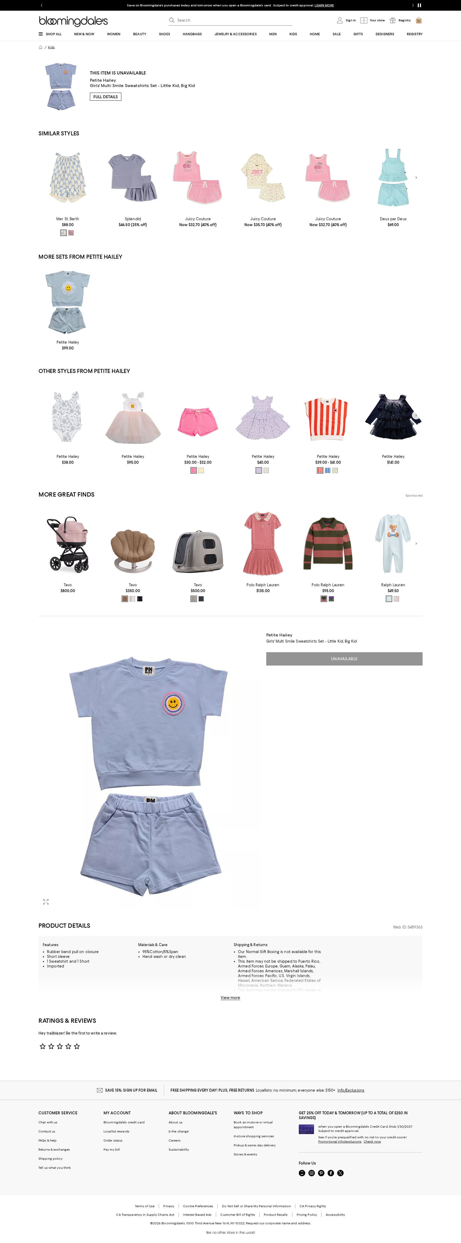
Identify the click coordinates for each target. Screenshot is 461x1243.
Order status (113, 1140)
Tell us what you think (54, 1168)
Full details (105, 97)
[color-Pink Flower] (258, 470)
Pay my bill (112, 1149)
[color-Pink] (71, 232)
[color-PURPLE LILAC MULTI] (331, 598)
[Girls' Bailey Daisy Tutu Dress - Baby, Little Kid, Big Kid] (133, 415)
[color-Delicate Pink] (396, 598)
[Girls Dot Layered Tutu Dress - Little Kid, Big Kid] (393, 415)
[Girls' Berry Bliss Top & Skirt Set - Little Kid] (133, 177)
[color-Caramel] (125, 598)
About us (175, 1122)
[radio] (63, 232)
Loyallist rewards (116, 1131)
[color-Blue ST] (327, 470)
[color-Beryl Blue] (389, 598)
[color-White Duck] (266, 470)
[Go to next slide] (413, 5)
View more (230, 998)
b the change (179, 1131)
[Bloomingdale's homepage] (40, 47)
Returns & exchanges (54, 1149)
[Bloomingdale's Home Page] (73, 21)
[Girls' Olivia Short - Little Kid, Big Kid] (198, 415)
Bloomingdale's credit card (124, 1122)
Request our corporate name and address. (278, 1223)
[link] (67, 226)
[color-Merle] (193, 598)
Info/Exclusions (350, 1090)
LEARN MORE (324, 5)
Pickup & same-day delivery (255, 1145)
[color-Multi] (335, 470)
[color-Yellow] (201, 470)
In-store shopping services (254, 1136)
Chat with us (47, 1122)
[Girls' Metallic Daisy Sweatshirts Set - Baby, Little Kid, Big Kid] (67, 301)
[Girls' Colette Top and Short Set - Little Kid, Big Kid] (67, 177)
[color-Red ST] (320, 470)
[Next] (416, 177)
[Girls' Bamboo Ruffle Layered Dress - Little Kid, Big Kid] (263, 415)
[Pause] (419, 5)
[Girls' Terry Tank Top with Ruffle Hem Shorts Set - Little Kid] (393, 177)
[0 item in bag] (419, 20)
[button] (149, 770)
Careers (175, 1140)
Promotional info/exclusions (339, 1141)
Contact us (46, 1131)
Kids (51, 47)
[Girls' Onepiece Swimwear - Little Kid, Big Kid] (67, 415)
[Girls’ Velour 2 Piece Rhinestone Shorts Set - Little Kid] (198, 177)
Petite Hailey (103, 80)
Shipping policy (50, 1159)
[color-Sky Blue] (63, 232)
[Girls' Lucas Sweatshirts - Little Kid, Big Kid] (328, 415)
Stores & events (245, 1154)
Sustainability (179, 1149)
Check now (372, 1141)
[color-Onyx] (139, 598)
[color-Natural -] (132, 598)
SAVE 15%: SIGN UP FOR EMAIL (131, 1090)
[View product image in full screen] (46, 902)
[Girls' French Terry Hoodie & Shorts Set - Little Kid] (263, 177)
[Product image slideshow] (149, 770)
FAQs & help (47, 1140)
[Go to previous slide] (41, 5)
